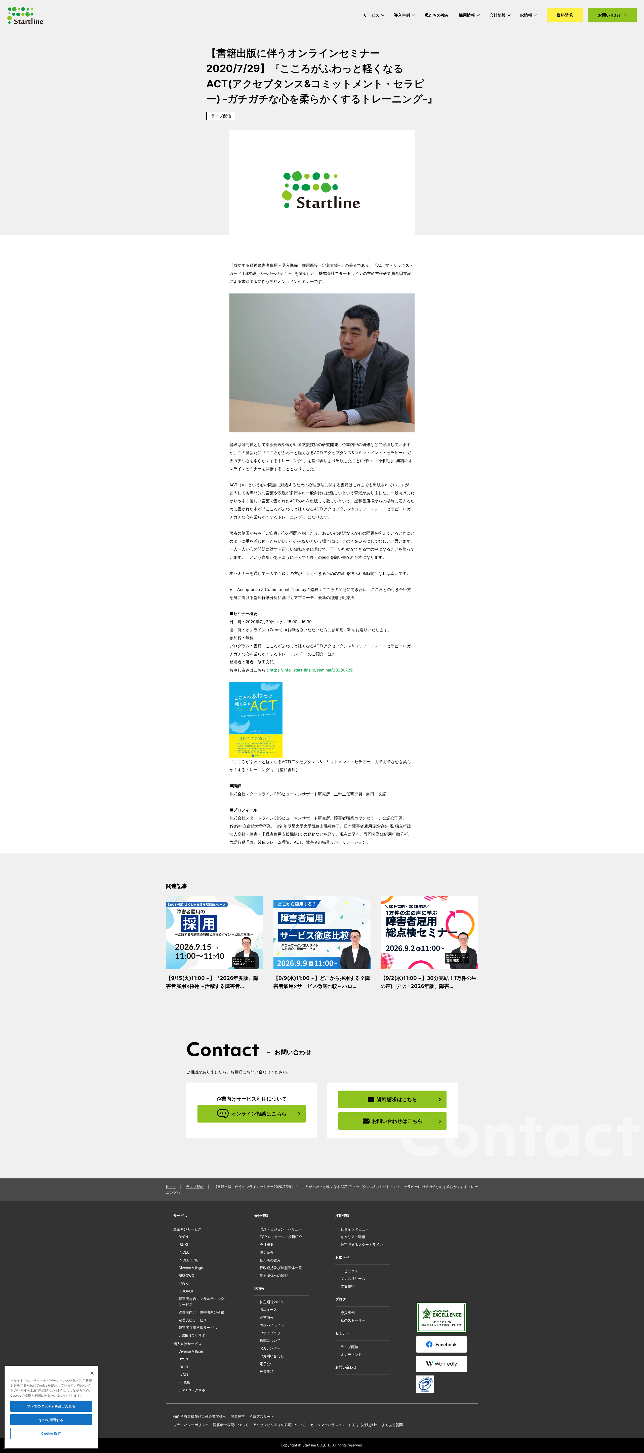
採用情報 (342, 1215)
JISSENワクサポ (192, 1335)
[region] (51, 1407)
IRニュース (268, 1309)
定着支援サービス (193, 1320)
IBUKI (183, 1244)
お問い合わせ (345, 1367)
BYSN (183, 1237)
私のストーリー (353, 1320)
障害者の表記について (230, 1425)
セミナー (342, 1333)
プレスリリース (353, 1278)
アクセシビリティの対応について (279, 1425)
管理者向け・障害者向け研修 (201, 1312)
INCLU (184, 1252)
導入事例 (348, 1313)
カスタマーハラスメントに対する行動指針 (343, 1425)
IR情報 (259, 1288)
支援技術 (348, 1286)
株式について (270, 1340)
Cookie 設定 (51, 1433)
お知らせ (342, 1257)
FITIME (184, 1382)
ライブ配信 (221, 115)
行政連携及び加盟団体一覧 (281, 1267)
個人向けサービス (187, 1344)
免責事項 (267, 1371)
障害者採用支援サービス (198, 1327)
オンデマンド (351, 1354)
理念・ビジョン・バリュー (281, 1229)
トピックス (349, 1271)
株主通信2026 (271, 1302)
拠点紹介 (267, 1252)
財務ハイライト (272, 1325)
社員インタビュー (355, 1229)
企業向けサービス (187, 1229)
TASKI (184, 1283)
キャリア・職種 (353, 1237)
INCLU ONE (188, 1260)
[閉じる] (92, 1373)
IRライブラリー (272, 1333)
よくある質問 (392, 1425)
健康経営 (238, 1416)
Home (171, 1186)
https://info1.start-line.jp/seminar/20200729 (311, 670)
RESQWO (186, 1275)
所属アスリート (261, 1416)
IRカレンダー (270, 1348)
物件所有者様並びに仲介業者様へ (199, 1416)
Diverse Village (191, 1267)
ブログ (340, 1299)
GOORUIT (187, 1291)
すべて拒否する (51, 1420)
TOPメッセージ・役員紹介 (281, 1237)
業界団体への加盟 (274, 1275)
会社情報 (261, 1215)
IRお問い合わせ (272, 1356)
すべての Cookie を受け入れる (51, 1406)
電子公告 (267, 1364)
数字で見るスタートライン (362, 1244)
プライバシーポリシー (191, 1425)
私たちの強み (270, 1260)
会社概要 (267, 1244)
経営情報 (267, 1317)
